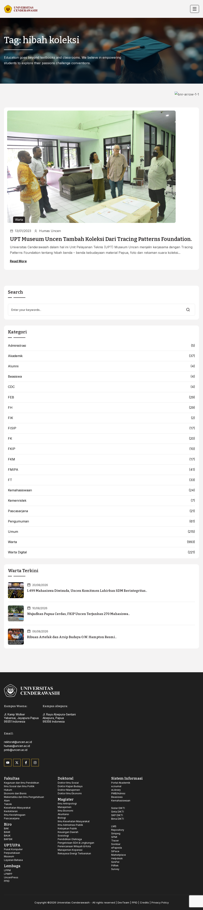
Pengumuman (18, 521)
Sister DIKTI (118, 808)
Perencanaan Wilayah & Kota (74, 846)
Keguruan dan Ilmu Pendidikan (21, 782)
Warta (19, 220)
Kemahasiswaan (20, 490)
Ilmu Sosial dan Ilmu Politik (19, 786)
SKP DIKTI (117, 815)
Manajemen (64, 807)
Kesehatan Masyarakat (17, 807)
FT (10, 480)
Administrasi (17, 346)
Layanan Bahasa (13, 859)
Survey (115, 869)
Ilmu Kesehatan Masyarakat (74, 821)
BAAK (7, 832)
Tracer (115, 840)
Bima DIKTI (117, 818)
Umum (13, 532)
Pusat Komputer (13, 849)
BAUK (7, 835)
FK (10, 438)
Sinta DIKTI (117, 811)
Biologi (62, 817)
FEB (11, 397)
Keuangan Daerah (68, 832)
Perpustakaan (12, 852)
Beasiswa (15, 376)
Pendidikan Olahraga (70, 839)
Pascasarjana (18, 511)
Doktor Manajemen (69, 789)
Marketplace (118, 854)
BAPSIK (8, 839)
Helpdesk (117, 858)
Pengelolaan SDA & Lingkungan (76, 842)
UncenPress (11, 877)
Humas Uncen (50, 231)
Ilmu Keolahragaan (14, 814)
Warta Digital (17, 552)
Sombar (115, 844)
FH (10, 408)
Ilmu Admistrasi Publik (70, 824)
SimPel (115, 861)
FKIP (11, 449)
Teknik (8, 804)
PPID (7, 880)
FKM (11, 459)
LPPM (7, 870)
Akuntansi (63, 814)
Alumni (13, 366)
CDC (11, 387)
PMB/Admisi (118, 793)
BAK (6, 828)
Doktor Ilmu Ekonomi (70, 793)
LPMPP (8, 873)
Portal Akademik (120, 782)
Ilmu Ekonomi (65, 810)
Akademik (15, 356)
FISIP (12, 428)
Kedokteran (11, 811)
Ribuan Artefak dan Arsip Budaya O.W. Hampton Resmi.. (72, 637)
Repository (117, 829)
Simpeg (115, 833)
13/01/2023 (23, 231)
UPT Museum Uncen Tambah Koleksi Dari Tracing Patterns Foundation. (101, 239)
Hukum (8, 789)
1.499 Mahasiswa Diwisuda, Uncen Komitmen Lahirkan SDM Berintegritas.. (87, 591)
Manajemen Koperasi (70, 849)
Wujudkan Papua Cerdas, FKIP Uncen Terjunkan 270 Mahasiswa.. (78, 614)
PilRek (115, 865)
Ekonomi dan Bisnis (15, 793)
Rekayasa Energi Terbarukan (74, 853)
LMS (113, 826)
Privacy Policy (160, 902)
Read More (18, 261)
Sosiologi (63, 835)
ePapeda (116, 847)
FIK (10, 418)
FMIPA (13, 470)
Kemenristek (17, 500)
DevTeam (123, 902)
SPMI (114, 837)
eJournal (116, 786)
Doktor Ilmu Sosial (68, 782)
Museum (9, 856)
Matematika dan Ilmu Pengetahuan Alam (24, 798)
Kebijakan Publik (67, 828)
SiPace (115, 851)
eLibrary (116, 789)
